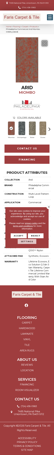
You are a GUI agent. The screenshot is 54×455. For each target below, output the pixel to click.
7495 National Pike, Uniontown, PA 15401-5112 (29, 3)
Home (8, 26)
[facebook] (26, 305)
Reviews (27, 364)
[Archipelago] (21, 128)
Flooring (16, 26)
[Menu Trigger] (50, 17)
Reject (35, 235)
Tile (27, 345)
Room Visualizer (27, 390)
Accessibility (27, 438)
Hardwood (27, 328)
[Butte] (32, 128)
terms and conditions (23, 226)
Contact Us (27, 148)
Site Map (27, 450)
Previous (4, 127)
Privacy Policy (27, 442)
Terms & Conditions (27, 446)
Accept (19, 235)
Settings (27, 241)
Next (49, 127)
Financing (27, 159)
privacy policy (31, 223)
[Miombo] (11, 128)
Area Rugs (27, 350)
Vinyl (27, 339)
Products (34, 26)
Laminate (27, 333)
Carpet (25, 26)
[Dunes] (43, 128)
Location (27, 370)
